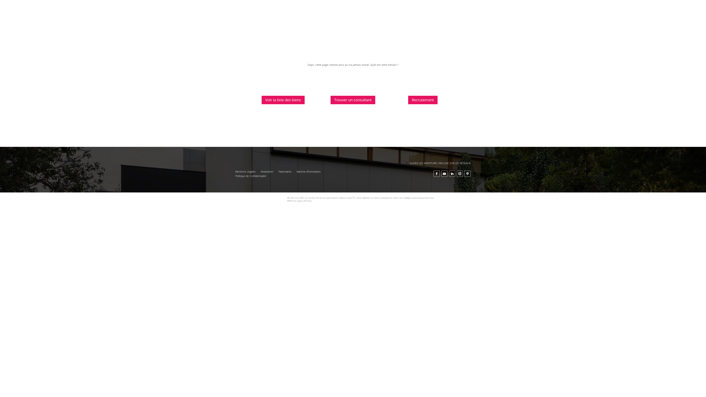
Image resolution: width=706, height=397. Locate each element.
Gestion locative (399, 5)
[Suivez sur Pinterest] (467, 174)
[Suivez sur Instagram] (460, 174)
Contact (447, 5)
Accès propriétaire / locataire (431, 17)
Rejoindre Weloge (404, 12)
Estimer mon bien (376, 12)
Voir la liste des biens (283, 99)
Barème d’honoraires (309, 171)
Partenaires (285, 171)
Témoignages (421, 5)
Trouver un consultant (434, 12)
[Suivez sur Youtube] (444, 174)
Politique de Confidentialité (250, 176)
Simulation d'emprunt (346, 12)
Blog (436, 5)
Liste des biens (376, 5)
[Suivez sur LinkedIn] (452, 174)
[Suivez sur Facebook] (437, 174)
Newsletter (267, 171)
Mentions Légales (245, 171)
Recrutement (423, 99)
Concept (358, 5)
